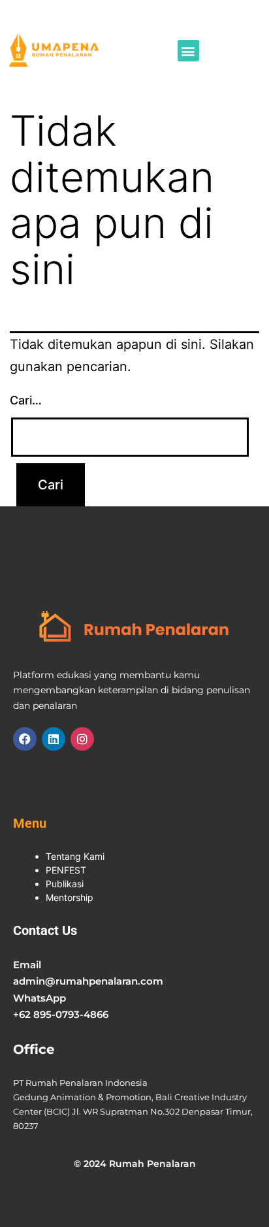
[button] (188, 50)
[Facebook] (25, 739)
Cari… (26, 400)
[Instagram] (82, 739)
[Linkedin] (53, 739)
